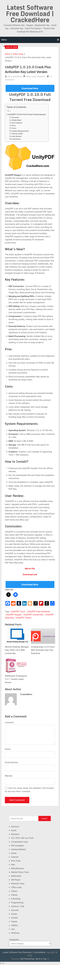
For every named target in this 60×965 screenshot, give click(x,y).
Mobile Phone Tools (20, 872)
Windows (41, 76)
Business (15, 834)
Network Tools (17, 883)
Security (15, 910)
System (14, 917)
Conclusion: (16, 139)
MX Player (15, 879)
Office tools (18, 54)
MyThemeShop (27, 959)
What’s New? (16, 120)
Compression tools (19, 842)
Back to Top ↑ (42, 959)
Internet (14, 857)
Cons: (14, 128)
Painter (14, 895)
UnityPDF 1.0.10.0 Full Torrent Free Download (27, 114)
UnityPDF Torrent (23, 617)
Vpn (13, 929)
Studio (14, 914)
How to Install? (17, 134)
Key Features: (17, 123)
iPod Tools (16, 860)
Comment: (9, 722)
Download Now (30, 88)
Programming (17, 902)
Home (7, 54)
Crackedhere (16, 76)
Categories (14, 939)
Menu (4, 40)
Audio (13, 830)
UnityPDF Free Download (38, 611)
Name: (8, 749)
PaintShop (16, 898)
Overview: (15, 117)
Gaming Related (18, 849)
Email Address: (11, 762)
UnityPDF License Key (33, 614)
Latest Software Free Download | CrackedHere (30, 13)
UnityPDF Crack (18, 611)
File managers (17, 845)
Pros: (14, 125)
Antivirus (15, 826)
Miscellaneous (17, 868)
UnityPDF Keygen (13, 614)
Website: (9, 776)
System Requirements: (20, 131)
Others (14, 891)
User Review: (17, 136)
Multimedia (16, 876)
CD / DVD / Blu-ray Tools (22, 838)
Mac (13, 864)
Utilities (14, 925)
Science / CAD (17, 906)
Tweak (14, 921)
